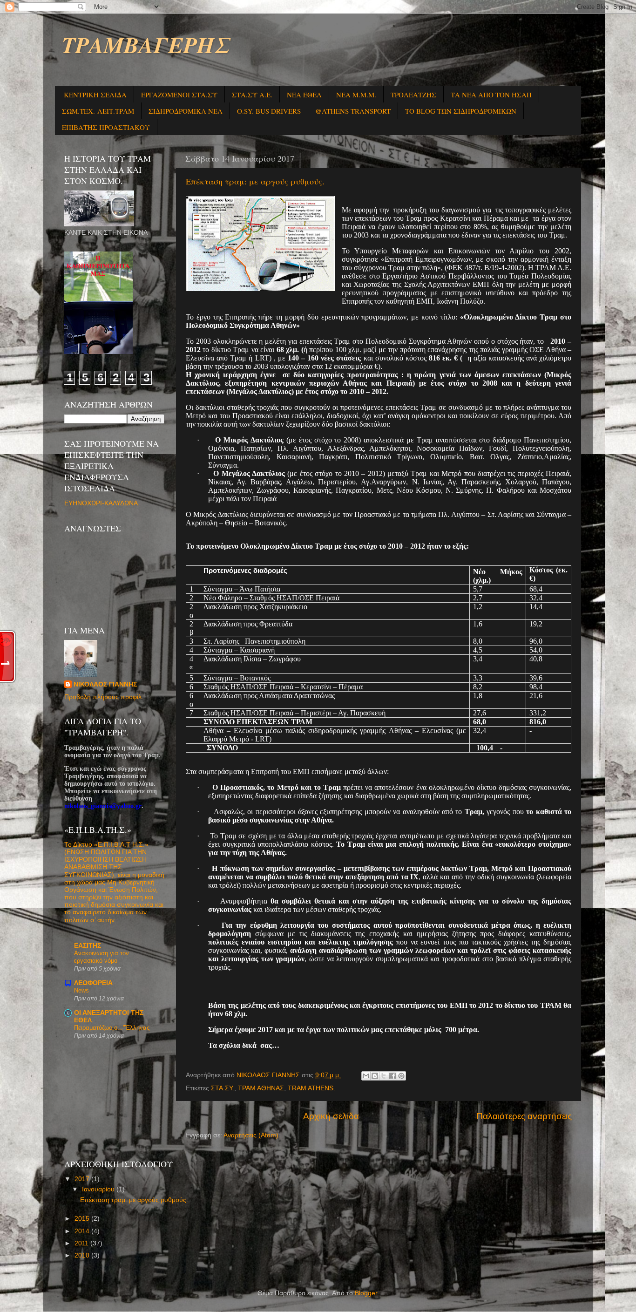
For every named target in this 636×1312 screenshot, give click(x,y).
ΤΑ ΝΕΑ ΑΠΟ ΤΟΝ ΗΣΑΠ (491, 94)
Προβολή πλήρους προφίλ (103, 696)
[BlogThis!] (374, 1076)
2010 (82, 1255)
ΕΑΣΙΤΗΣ (87, 945)
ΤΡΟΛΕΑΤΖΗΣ (413, 94)
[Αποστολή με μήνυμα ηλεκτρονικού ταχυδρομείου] (366, 1076)
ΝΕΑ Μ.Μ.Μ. (356, 94)
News (81, 990)
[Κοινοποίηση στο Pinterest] (401, 1076)
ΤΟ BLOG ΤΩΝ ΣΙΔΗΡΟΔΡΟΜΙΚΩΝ (460, 111)
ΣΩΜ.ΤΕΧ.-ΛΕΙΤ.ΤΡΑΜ (98, 111)
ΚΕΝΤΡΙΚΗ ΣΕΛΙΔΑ (95, 94)
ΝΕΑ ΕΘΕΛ (304, 94)
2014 (82, 1231)
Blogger (366, 1293)
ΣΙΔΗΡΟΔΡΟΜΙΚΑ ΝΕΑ (186, 111)
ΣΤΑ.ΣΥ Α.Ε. (252, 94)
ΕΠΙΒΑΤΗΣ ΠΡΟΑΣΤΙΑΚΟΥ (106, 127)
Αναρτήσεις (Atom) (250, 1135)
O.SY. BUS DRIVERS (269, 111)
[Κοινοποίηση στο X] (383, 1076)
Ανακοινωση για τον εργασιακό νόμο (101, 957)
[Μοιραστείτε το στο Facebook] (392, 1076)
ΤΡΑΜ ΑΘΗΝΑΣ (261, 1088)
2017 (82, 1179)
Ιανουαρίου (99, 1189)
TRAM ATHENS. (311, 1088)
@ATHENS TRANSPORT (353, 111)
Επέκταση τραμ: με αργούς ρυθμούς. (255, 181)
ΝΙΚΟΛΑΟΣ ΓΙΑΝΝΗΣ (105, 684)
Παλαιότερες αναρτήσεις (524, 1116)
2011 (82, 1243)
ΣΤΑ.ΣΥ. (222, 1088)
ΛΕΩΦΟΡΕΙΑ (93, 982)
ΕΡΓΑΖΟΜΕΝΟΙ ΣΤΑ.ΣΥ (179, 94)
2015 (82, 1218)
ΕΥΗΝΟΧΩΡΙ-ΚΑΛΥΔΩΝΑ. (102, 503)
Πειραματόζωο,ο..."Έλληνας (111, 1027)
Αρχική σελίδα (331, 1116)
